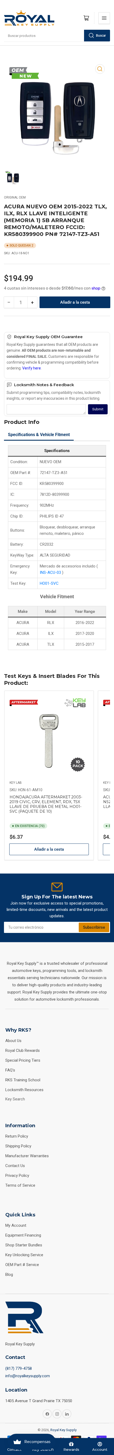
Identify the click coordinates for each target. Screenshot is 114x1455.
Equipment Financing (23, 1235)
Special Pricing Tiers (22, 1060)
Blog (9, 1274)
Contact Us (15, 1165)
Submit (97, 409)
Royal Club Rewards (22, 1050)
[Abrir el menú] (104, 18)
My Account (15, 1225)
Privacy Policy (17, 1175)
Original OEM (15, 197)
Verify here (31, 368)
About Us (13, 1040)
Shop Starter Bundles (23, 1245)
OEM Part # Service (22, 1264)
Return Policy (16, 1136)
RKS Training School (22, 1080)
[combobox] (57, 35)
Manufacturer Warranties (27, 1155)
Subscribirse (94, 927)
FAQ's (10, 1070)
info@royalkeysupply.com (27, 1376)
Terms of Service (20, 1185)
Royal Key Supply (63, 1430)
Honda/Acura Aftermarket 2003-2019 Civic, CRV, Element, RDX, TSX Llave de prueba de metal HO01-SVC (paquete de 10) (46, 804)
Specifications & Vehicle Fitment (39, 434)
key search (15, 1099)
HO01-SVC (49, 583)
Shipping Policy (18, 1146)
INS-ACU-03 (51, 572)
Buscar (101, 35)
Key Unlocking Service (24, 1254)
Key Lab (16, 783)
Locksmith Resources (24, 1089)
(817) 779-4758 (18, 1368)
